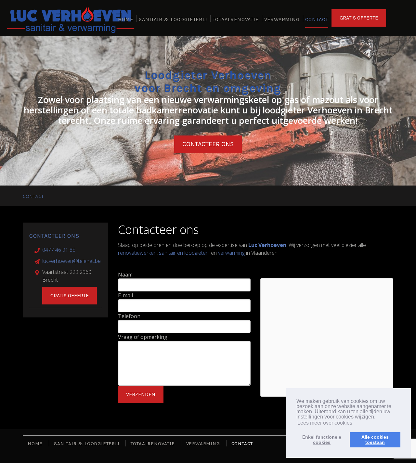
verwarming (231, 252)
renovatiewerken (137, 252)
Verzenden (140, 394)
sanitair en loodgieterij (184, 252)
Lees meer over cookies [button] (324, 423)
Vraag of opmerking (142, 337)
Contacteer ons (208, 144)
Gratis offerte (69, 295)
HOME (125, 19)
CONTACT (317, 19)
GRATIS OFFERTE (359, 18)
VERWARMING (282, 19)
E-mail (125, 295)
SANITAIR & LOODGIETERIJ (173, 19)
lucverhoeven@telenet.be (71, 260)
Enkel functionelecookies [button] (321, 439)
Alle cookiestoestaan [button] (375, 439)
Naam (125, 274)
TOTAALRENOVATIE (236, 19)
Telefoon (129, 316)
